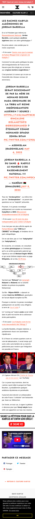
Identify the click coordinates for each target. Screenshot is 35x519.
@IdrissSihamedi (16, 125)
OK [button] (18, 515)
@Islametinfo (17, 122)
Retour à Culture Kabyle (18, 481)
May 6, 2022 (21, 150)
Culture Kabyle (20, 13)
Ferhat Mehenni (8, 229)
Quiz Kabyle (17, 494)
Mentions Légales (17, 497)
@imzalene (17, 118)
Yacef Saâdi (14, 307)
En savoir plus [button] (14, 510)
